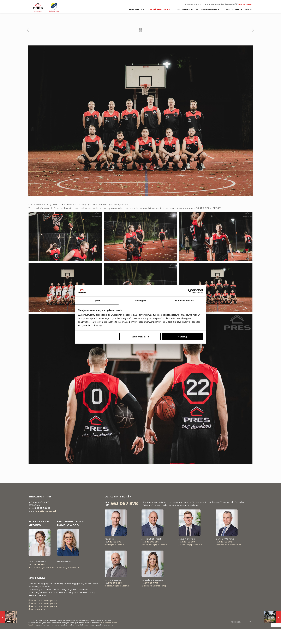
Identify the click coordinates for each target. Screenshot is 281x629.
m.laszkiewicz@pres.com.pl (42, 567)
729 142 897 (188, 542)
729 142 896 (114, 542)
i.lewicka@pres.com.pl (68, 567)
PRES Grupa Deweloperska (43, 600)
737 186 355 (38, 564)
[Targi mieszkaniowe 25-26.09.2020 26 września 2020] (8, 617)
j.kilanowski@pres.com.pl (191, 545)
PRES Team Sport (39, 609)
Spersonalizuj (138, 336)
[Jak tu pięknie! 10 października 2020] (272, 617)
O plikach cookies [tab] (184, 300)
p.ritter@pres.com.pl (114, 545)
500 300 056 (115, 583)
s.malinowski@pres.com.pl (228, 545)
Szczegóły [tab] (140, 300)
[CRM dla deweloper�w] (239, 622)
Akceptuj (182, 336)
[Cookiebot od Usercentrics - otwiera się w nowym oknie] (190, 291)
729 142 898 (225, 542)
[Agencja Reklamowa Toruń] (234, 622)
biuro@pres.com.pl (45, 511)
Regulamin (32, 625)
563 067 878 (245, 4)
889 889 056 (152, 542)
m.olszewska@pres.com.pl (154, 586)
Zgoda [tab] (96, 300)
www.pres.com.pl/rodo (108, 623)
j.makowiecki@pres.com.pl (154, 545)
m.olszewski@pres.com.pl (117, 586)
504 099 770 (152, 583)
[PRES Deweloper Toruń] (49, 7)
